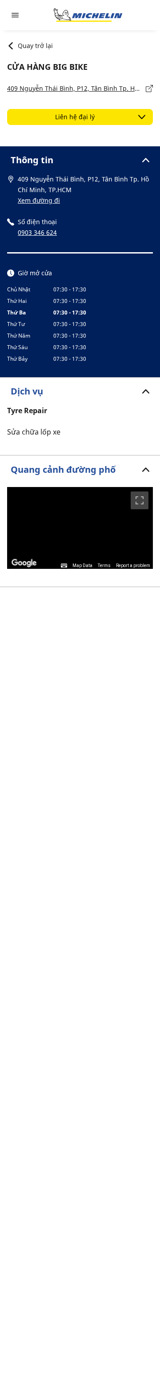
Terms (104, 565)
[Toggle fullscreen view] (139, 500)
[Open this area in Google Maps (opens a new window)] (24, 563)
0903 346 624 (37, 232)
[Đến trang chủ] (88, 15)
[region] (80, 528)
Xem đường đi (39, 200)
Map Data (82, 565)
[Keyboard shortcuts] (64, 566)
